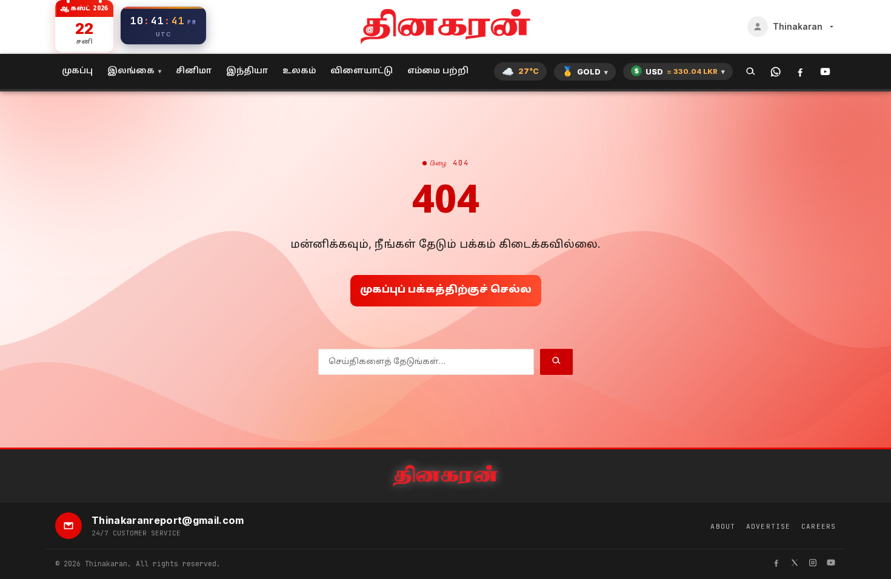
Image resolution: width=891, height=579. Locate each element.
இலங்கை (131, 71)
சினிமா (194, 71)
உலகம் (299, 71)
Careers (818, 526)
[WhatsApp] (775, 71)
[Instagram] (813, 564)
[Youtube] (831, 564)
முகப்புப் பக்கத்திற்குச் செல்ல (446, 290)
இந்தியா (247, 71)
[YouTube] (825, 71)
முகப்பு (77, 71)
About (722, 526)
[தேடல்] (750, 71)
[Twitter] (794, 564)
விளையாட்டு (361, 71)
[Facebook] (800, 71)
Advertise (768, 526)
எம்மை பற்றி (438, 71)
